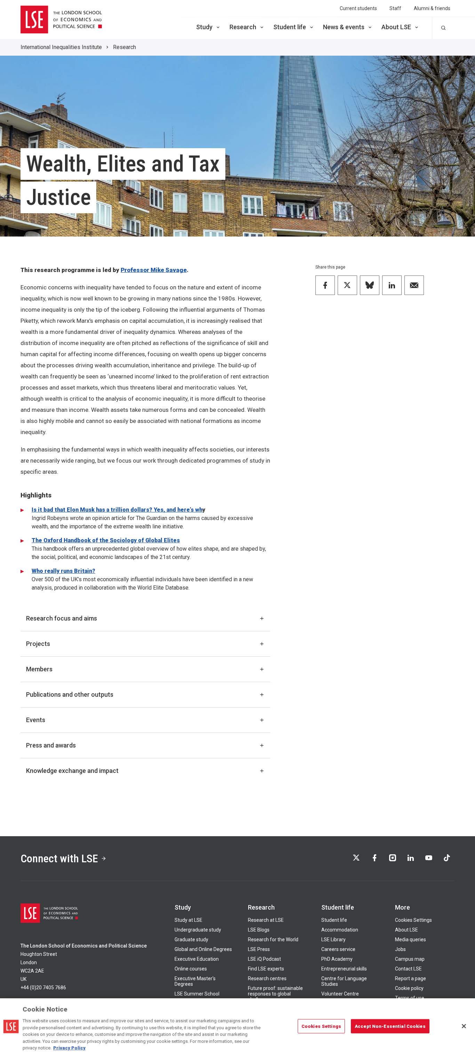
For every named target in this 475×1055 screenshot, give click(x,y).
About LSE (396, 27)
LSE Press (259, 949)
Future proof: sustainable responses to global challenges (275, 993)
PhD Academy (337, 959)
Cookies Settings (413, 920)
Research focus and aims (61, 618)
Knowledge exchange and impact (72, 770)
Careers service (338, 949)
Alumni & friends (432, 8)
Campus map (410, 959)
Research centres (267, 978)
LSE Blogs (258, 930)
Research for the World (273, 939)
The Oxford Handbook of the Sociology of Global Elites (106, 540)
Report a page (410, 978)
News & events (343, 27)
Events (35, 720)
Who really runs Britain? (63, 571)
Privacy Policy (69, 1047)
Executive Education (197, 959)
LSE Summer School (197, 994)
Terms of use (409, 998)
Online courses (191, 969)
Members (39, 669)
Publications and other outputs (69, 694)
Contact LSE (408, 969)
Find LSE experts (266, 969)
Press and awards (51, 745)
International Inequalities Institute (61, 47)
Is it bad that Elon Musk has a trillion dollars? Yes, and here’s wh (117, 509)
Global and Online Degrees (203, 949)
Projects (38, 643)
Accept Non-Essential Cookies (390, 1026)
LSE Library (333, 939)
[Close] (464, 1026)
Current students (358, 8)
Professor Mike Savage (154, 269)
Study (204, 27)
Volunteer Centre (340, 994)
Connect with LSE (59, 858)
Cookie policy (409, 988)
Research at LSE (266, 920)
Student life (289, 27)
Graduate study (191, 939)
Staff (395, 8)
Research (243, 27)
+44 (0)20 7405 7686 (43, 987)
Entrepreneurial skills (344, 969)
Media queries (410, 939)
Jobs (400, 949)
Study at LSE (188, 920)
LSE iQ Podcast (264, 959)
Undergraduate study (198, 930)
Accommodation (339, 930)
